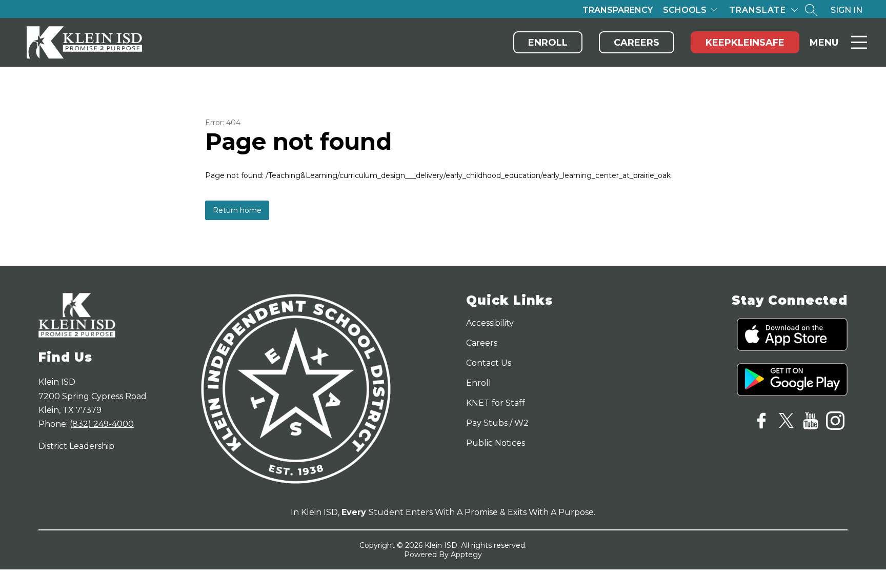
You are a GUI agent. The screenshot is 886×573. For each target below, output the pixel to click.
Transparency (617, 10)
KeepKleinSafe (745, 42)
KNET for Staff (495, 403)
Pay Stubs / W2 (497, 423)
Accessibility (490, 323)
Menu (824, 42)
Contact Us (488, 363)
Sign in (846, 10)
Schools (685, 10)
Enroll (548, 42)
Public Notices (495, 443)
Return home (237, 210)
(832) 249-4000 (102, 424)
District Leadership (76, 446)
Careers (636, 42)
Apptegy (466, 554)
